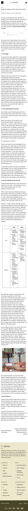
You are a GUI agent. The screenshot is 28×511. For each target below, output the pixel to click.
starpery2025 (18, 13)
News (2, 7)
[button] (2, 2)
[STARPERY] (14, 2)
